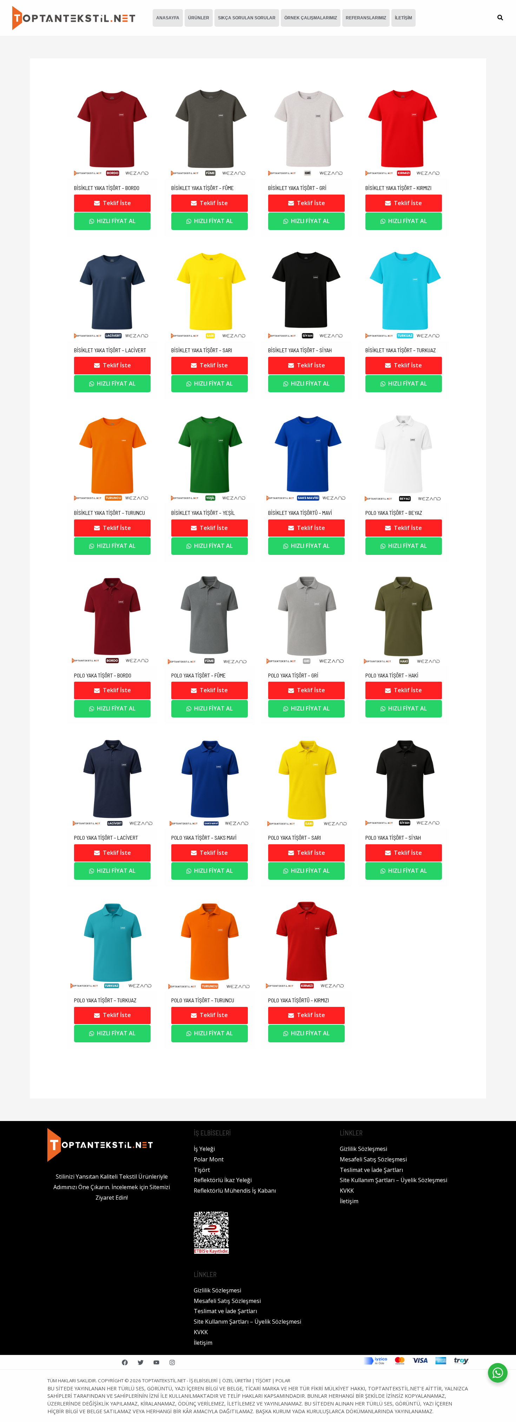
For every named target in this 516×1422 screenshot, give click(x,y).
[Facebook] (125, 1362)
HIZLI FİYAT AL (116, 221)
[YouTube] (156, 1362)
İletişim (203, 1342)
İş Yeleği (204, 1149)
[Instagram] (172, 1362)
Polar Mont (209, 1159)
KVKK (201, 1332)
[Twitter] (141, 1362)
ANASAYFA (167, 17)
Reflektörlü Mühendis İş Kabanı (235, 1190)
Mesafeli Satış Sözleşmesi (227, 1301)
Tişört (202, 1170)
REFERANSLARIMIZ (366, 17)
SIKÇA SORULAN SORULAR (247, 17)
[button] (500, 18)
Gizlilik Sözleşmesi (217, 1290)
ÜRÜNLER (198, 17)
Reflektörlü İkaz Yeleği (223, 1180)
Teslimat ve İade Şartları (225, 1311)
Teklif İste (117, 203)
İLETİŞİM (403, 17)
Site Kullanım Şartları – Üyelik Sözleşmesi (247, 1321)
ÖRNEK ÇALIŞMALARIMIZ (310, 17)
